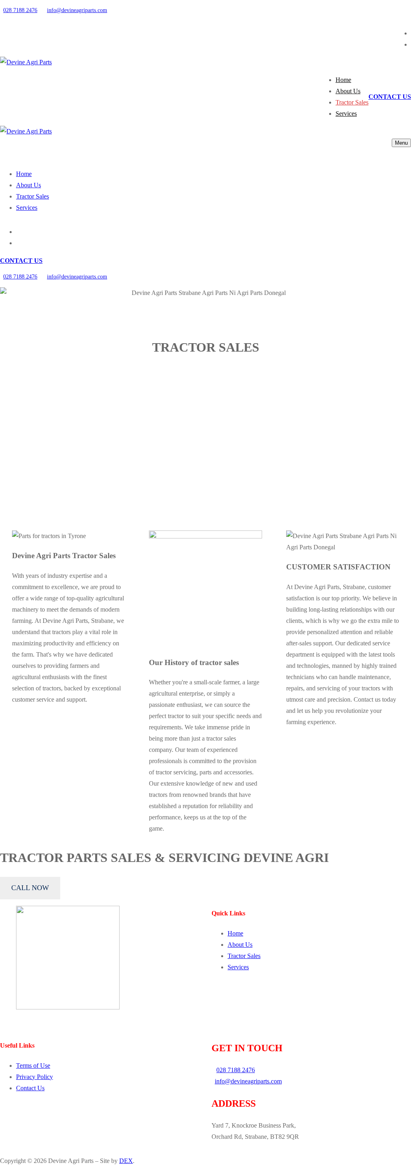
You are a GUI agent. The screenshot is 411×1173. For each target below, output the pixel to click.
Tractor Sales (244, 955)
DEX (126, 1160)
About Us (240, 944)
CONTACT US (389, 96)
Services (238, 967)
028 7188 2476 (20, 10)
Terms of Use (33, 1065)
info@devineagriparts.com (77, 10)
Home (235, 933)
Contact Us (30, 1088)
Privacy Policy (34, 1076)
